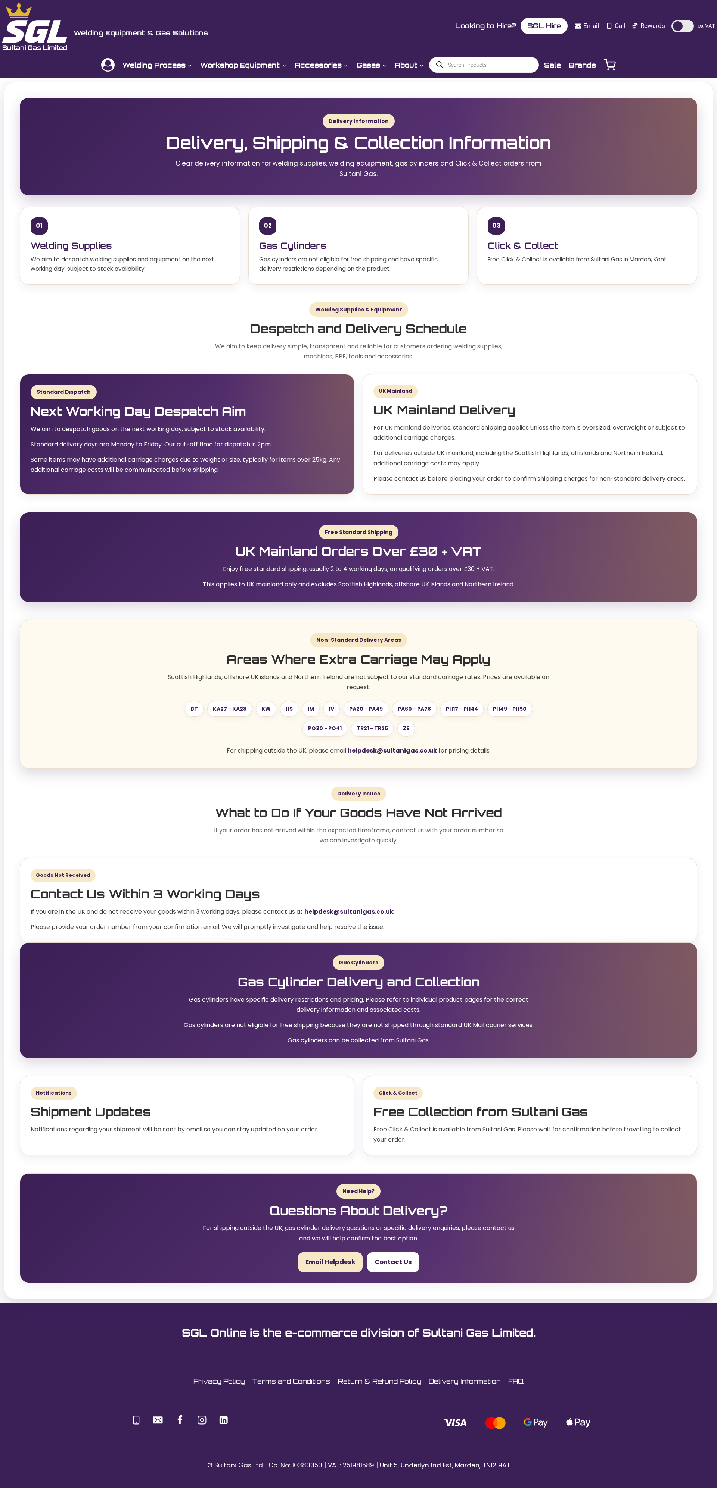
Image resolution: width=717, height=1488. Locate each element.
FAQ (516, 1381)
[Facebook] (179, 1419)
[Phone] (136, 1419)
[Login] (108, 65)
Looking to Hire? (485, 26)
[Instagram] (201, 1419)
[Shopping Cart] (610, 64)
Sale (552, 65)
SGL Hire (544, 26)
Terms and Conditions (291, 1381)
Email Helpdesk (330, 1262)
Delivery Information (465, 1381)
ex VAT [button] (706, 25)
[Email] (158, 1419)
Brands (582, 65)
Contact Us (393, 1262)
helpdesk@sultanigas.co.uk (392, 750)
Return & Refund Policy (379, 1381)
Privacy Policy (219, 1381)
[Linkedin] (223, 1419)
